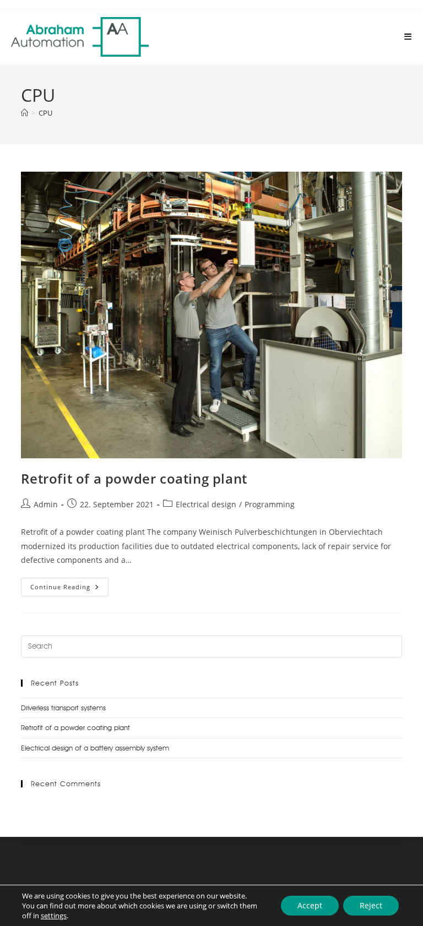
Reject (371, 905)
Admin (46, 504)
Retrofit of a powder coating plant (134, 478)
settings (54, 915)
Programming (270, 504)
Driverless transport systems (63, 707)
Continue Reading (69, 584)
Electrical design (206, 504)
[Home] (24, 113)
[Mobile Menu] (408, 36)
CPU (45, 113)
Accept (309, 905)
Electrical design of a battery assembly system (95, 747)
